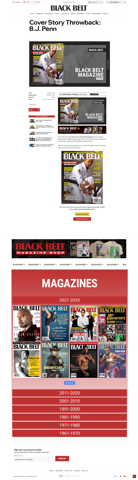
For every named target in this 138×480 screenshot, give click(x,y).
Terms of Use (68, 470)
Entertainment (49, 13)
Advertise (77, 470)
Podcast (105, 13)
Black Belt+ (81, 13)
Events (57, 13)
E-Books (28, 2)
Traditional (39, 13)
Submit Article (96, 13)
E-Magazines (18, 2)
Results (73, 13)
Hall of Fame (65, 13)
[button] (125, 2)
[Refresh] (134, 476)
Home (32, 13)
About (52, 470)
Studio (88, 13)
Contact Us (85, 470)
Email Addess (18, 455)
